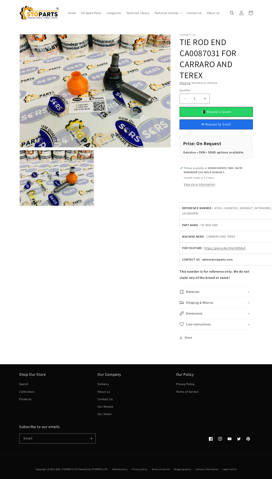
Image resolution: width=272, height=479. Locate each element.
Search (23, 384)
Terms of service (161, 469)
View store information (199, 184)
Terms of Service (187, 392)
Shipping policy (182, 469)
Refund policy (120, 469)
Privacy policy (139, 469)
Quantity (185, 90)
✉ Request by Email (216, 124)
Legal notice (229, 469)
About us (104, 392)
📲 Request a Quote (216, 112)
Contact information (207, 469)
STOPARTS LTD (70, 469)
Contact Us (105, 399)
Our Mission (106, 406)
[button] (168, 13)
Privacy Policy (185, 384)
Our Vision (105, 414)
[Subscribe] (90, 439)
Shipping (185, 82)
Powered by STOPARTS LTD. (93, 469)
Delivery (103, 384)
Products (25, 399)
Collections (27, 392)
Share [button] (188, 337)
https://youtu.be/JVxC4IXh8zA (224, 248)
